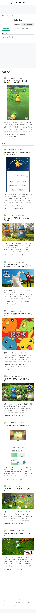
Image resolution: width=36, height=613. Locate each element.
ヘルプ (15, 602)
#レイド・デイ (16, 301)
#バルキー (6, 304)
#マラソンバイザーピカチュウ (20, 208)
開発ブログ (20, 602)
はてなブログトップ (29, 602)
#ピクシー (6, 367)
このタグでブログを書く (27, 24)
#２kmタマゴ (21, 367)
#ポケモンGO (7, 134)
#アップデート (8, 369)
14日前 (20, 149)
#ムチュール (12, 136)
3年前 (22, 376)
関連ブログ (25, 28)
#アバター (13, 367)
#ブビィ (6, 136)
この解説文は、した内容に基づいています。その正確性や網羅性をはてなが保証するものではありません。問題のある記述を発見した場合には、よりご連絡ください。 (10, 37)
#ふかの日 (23, 134)
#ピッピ (25, 364)
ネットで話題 (15, 28)
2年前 (19, 311)
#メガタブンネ (25, 301)
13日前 (20, 78)
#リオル (21, 479)
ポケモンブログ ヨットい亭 (13, 215)
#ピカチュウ (15, 134)
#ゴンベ (14, 255)
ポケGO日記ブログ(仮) (11, 78)
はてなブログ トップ (8, 15)
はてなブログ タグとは (7, 602)
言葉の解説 (6, 28)
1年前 (22, 215)
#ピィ (20, 364)
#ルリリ (21, 415)
